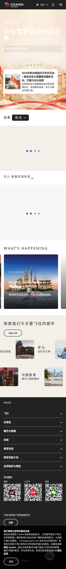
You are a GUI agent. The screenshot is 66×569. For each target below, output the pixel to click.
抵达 (18, 117)
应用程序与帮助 (12, 466)
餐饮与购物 (10, 431)
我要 (7, 118)
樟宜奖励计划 (11, 457)
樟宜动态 (9, 448)
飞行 (6, 413)
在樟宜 (7, 422)
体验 (6, 439)
